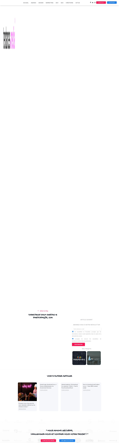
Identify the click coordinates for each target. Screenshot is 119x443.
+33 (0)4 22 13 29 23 (67, 440)
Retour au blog (44, 311)
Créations (69, 3)
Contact (101, 2)
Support (112, 2)
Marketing (49, 3)
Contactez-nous (48, 440)
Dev (57, 3)
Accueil (25, 3)
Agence (33, 3)
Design (41, 3)
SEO (62, 3)
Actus (78, 3)
